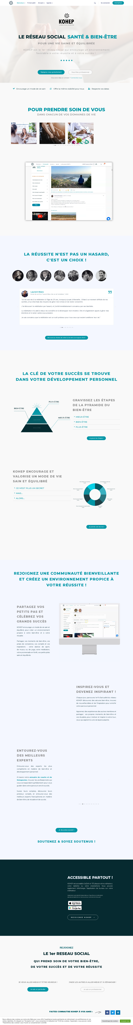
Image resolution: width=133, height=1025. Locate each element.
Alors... (20, 498)
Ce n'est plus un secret (30, 488)
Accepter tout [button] (125, 1021)
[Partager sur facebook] (107, 1012)
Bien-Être (81, 422)
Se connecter (105, 3)
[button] (51, 72)
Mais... (19, 493)
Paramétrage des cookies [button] (110, 1021)
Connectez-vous (76, 78)
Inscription (118, 3)
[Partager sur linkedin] (118, 1012)
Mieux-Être (82, 417)
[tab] (96, 416)
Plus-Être (82, 427)
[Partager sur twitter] (113, 1012)
